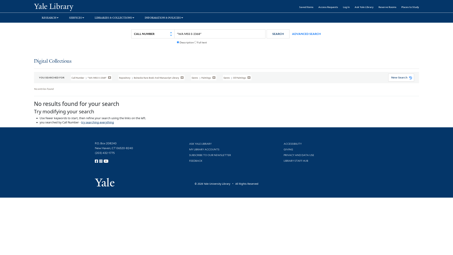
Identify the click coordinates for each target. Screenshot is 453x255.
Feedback (195, 160)
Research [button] (49, 17)
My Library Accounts (204, 149)
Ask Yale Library (364, 7)
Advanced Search (306, 34)
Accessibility (293, 143)
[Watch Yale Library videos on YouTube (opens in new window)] (106, 161)
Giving (288, 149)
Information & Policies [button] (163, 17)
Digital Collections (52, 61)
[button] (278, 33)
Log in (346, 7)
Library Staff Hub (296, 160)
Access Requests (328, 7)
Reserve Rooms (387, 7)
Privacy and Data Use (299, 155)
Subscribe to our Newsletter (210, 155)
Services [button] (75, 17)
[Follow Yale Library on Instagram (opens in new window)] (100, 161)
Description (187, 42)
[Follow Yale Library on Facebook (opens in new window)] (96, 161)
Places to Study (410, 7)
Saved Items (306, 7)
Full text (202, 42)
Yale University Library (63, 6)
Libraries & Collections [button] (113, 17)
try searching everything (97, 122)
